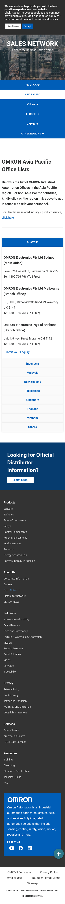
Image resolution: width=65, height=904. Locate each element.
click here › (8, 217)
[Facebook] (20, 848)
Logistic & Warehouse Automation (23, 636)
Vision (7, 660)
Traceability (10, 671)
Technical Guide (12, 777)
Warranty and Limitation (17, 706)
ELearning (9, 765)
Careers (8, 584)
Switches (9, 514)
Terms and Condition (15, 700)
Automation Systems (15, 537)
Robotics (9, 549)
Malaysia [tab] (32, 372)
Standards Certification (17, 771)
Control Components (15, 531)
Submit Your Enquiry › (17, 352)
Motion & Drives (12, 543)
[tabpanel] (32, 303)
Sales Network (12, 590)
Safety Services (12, 730)
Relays (7, 526)
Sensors (8, 508)
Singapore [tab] (32, 400)
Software (9, 665)
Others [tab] (32, 427)
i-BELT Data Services (15, 741)
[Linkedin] (29, 848)
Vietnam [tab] (32, 418)
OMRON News (11, 601)
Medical (8, 642)
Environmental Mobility (16, 619)
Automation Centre (14, 736)
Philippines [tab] (32, 391)
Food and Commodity (16, 631)
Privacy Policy (11, 689)
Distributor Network (15, 596)
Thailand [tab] (32, 409)
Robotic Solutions (13, 648)
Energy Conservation (15, 555)
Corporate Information (16, 578)
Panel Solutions (12, 654)
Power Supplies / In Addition (19, 560)
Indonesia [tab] (32, 363)
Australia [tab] (32, 242)
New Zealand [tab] (32, 381)
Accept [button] (27, 26)
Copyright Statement (15, 712)
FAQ (6, 782)
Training (8, 759)
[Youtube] (11, 848)
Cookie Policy (11, 695)
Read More (13, 26)
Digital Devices (12, 625)
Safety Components (15, 520)
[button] (59, 854)
